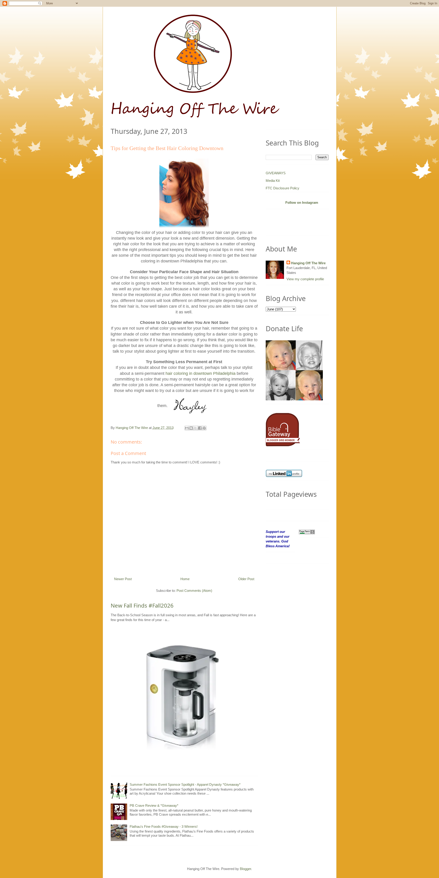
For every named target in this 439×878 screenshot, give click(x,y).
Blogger (245, 869)
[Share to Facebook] (200, 428)
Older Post (246, 579)
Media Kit (273, 180)
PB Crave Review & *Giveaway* (154, 805)
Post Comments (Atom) (194, 590)
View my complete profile (305, 279)
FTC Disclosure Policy (282, 188)
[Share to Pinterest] (204, 428)
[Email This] (187, 428)
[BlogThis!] (191, 428)
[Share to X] (195, 428)
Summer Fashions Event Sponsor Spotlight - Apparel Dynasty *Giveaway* (185, 784)
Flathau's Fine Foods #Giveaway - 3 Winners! (164, 826)
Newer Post (123, 579)
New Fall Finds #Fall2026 (142, 605)
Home (185, 579)
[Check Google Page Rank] (307, 532)
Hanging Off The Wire (308, 263)
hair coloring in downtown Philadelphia (201, 373)
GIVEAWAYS (276, 173)
